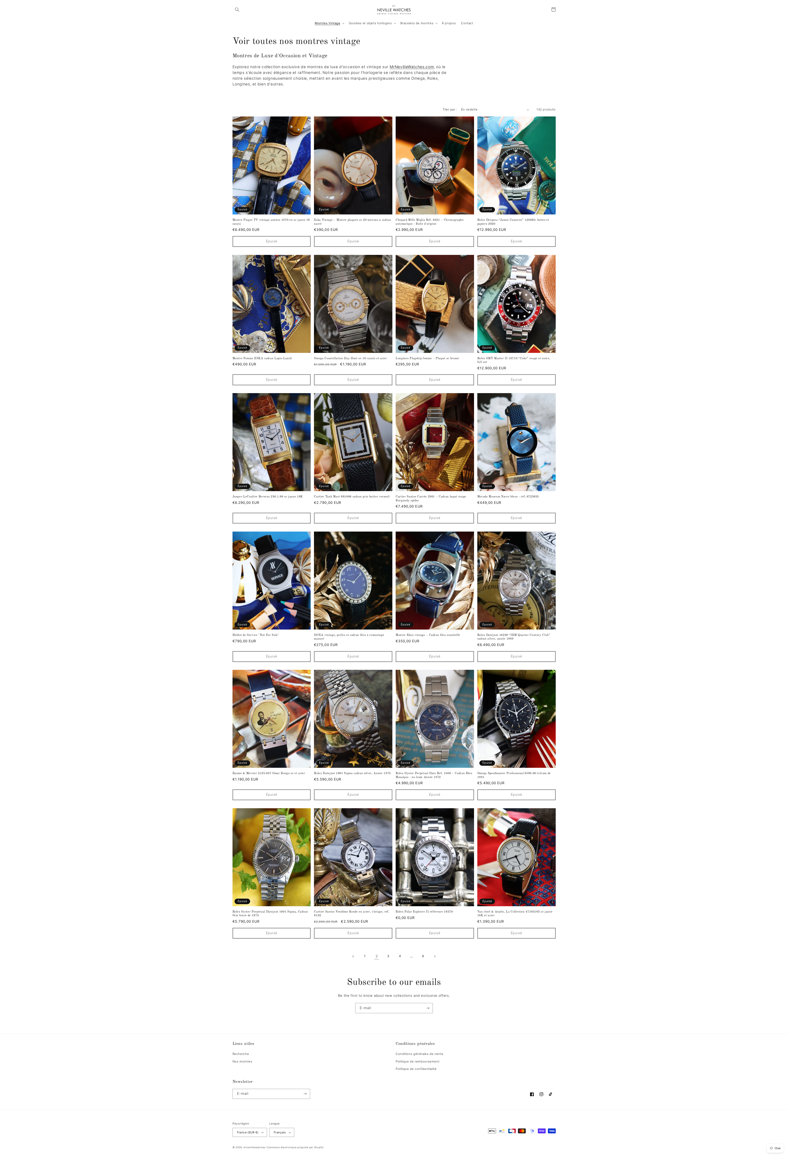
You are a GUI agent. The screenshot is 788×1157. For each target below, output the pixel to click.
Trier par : (450, 109)
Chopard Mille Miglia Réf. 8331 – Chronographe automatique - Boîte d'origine (430, 222)
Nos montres (242, 1061)
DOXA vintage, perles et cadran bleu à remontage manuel (349, 637)
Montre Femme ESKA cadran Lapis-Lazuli (262, 358)
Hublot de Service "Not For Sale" (256, 635)
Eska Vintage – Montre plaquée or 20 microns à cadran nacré (352, 222)
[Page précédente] (353, 956)
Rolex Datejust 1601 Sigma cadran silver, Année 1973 (352, 773)
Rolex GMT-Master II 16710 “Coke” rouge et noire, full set (513, 360)
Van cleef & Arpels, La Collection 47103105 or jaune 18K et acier (515, 913)
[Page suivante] (434, 956)
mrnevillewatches (254, 1147)
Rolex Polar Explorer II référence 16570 (424, 911)
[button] (237, 9)
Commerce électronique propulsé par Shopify (295, 1147)
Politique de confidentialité (416, 1069)
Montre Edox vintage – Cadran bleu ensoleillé (428, 635)
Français (280, 1132)
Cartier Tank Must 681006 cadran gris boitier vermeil (351, 496)
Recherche (241, 1054)
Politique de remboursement (417, 1061)
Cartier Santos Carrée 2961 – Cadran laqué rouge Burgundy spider (431, 498)
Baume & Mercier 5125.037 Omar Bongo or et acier (269, 773)
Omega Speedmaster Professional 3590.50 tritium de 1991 (514, 775)
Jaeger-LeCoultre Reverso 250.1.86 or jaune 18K (268, 496)
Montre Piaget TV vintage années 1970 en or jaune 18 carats (271, 222)
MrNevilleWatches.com (412, 66)
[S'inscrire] (428, 1008)
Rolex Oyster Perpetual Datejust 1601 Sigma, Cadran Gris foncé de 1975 (270, 913)
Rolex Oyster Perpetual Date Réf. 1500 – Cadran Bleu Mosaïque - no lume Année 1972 (434, 775)
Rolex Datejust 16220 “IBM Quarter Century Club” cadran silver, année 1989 (513, 637)
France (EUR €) (248, 1132)
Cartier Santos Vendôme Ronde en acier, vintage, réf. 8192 (351, 913)
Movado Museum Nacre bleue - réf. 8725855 (508, 496)
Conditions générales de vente (419, 1054)
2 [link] (377, 956)
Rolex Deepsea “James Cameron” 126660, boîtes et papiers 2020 (513, 222)
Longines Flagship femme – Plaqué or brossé (427, 358)
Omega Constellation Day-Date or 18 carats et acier (350, 358)
